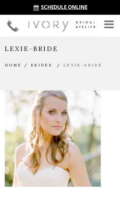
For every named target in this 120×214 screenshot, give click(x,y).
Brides (41, 65)
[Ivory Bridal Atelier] (62, 25)
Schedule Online (64, 7)
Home (13, 65)
